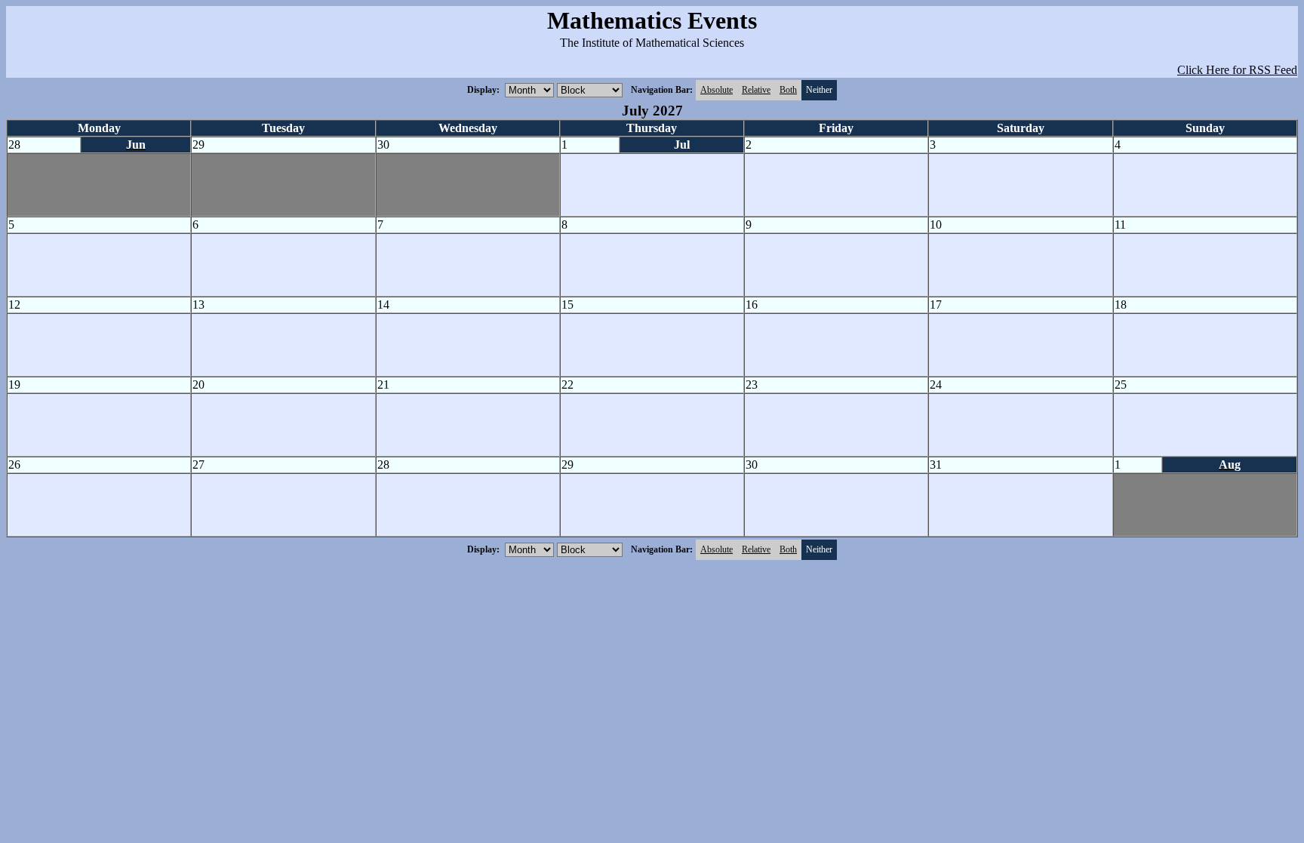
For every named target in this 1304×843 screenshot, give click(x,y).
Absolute (716, 90)
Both (788, 90)
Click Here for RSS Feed (1237, 69)
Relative (756, 90)
